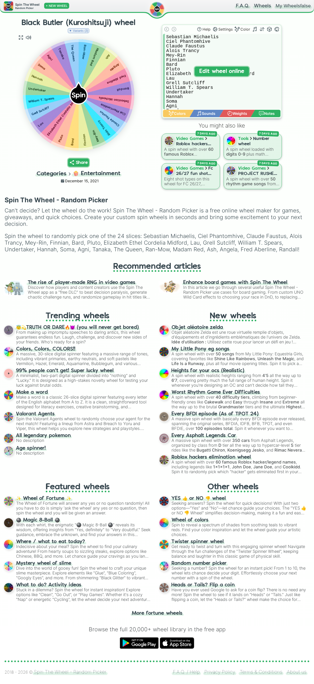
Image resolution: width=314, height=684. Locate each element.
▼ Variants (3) (78, 30)
